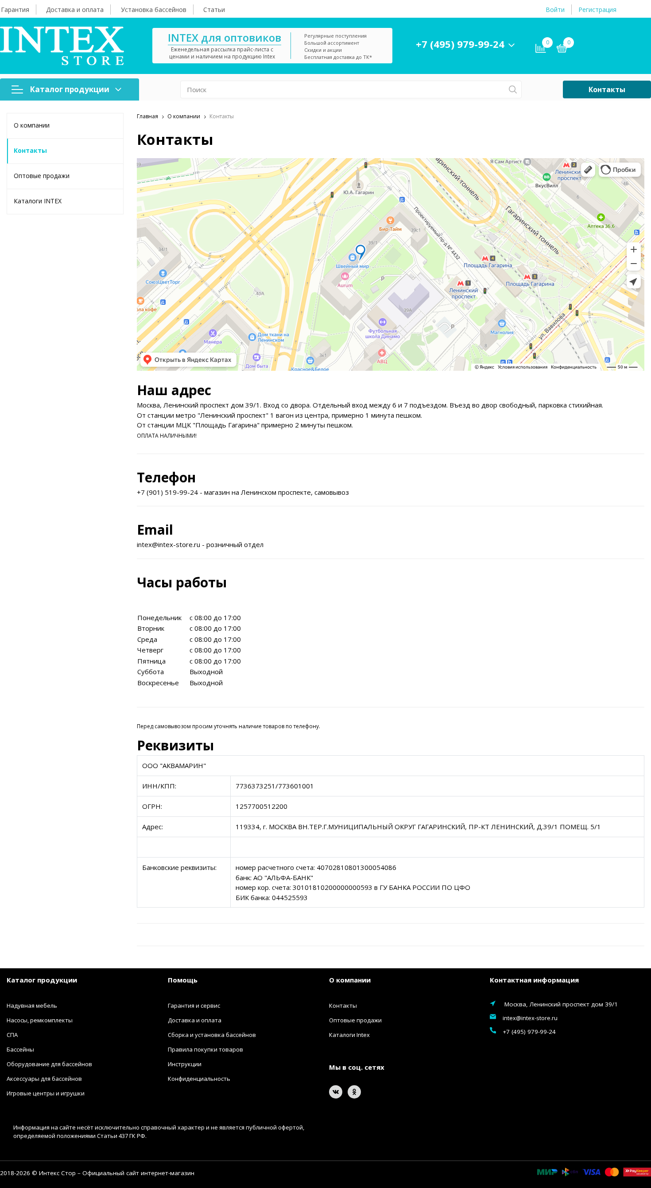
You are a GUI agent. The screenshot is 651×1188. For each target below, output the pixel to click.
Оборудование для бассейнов (49, 1064)
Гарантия (15, 9)
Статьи (214, 9)
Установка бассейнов (153, 9)
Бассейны (20, 1049)
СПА (12, 1035)
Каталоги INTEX (38, 201)
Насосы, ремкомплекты (40, 1020)
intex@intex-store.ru (530, 1018)
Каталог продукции (69, 89)
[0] (562, 49)
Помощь (183, 979)
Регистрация (597, 9)
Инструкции (185, 1064)
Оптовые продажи (42, 175)
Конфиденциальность (199, 1079)
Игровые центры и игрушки (46, 1093)
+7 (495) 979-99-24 (460, 43)
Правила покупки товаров (205, 1049)
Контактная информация (534, 979)
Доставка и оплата (75, 9)
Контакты (607, 89)
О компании (32, 125)
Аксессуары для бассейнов (44, 1079)
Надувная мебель (32, 1005)
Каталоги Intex (349, 1035)
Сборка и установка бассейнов (212, 1035)
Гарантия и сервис (194, 1005)
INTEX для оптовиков (224, 37)
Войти (555, 9)
